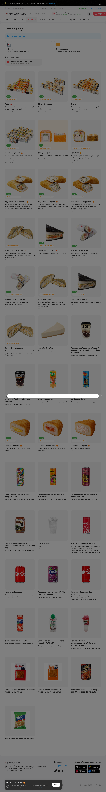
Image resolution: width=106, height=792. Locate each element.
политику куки (45, 787)
